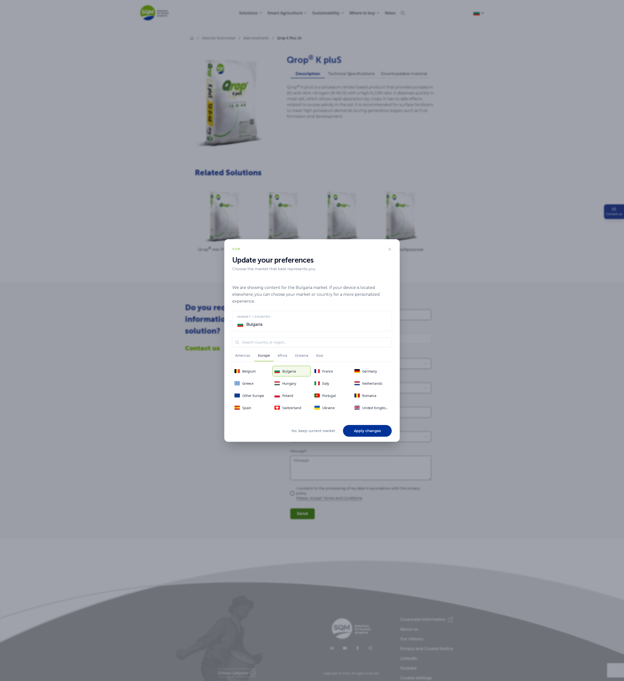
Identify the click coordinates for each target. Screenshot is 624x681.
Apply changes (367, 431)
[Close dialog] (390, 249)
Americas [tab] (242, 355)
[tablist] (279, 356)
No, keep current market (313, 431)
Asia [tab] (319, 355)
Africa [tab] (282, 355)
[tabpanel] (312, 389)
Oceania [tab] (301, 355)
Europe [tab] (264, 355)
